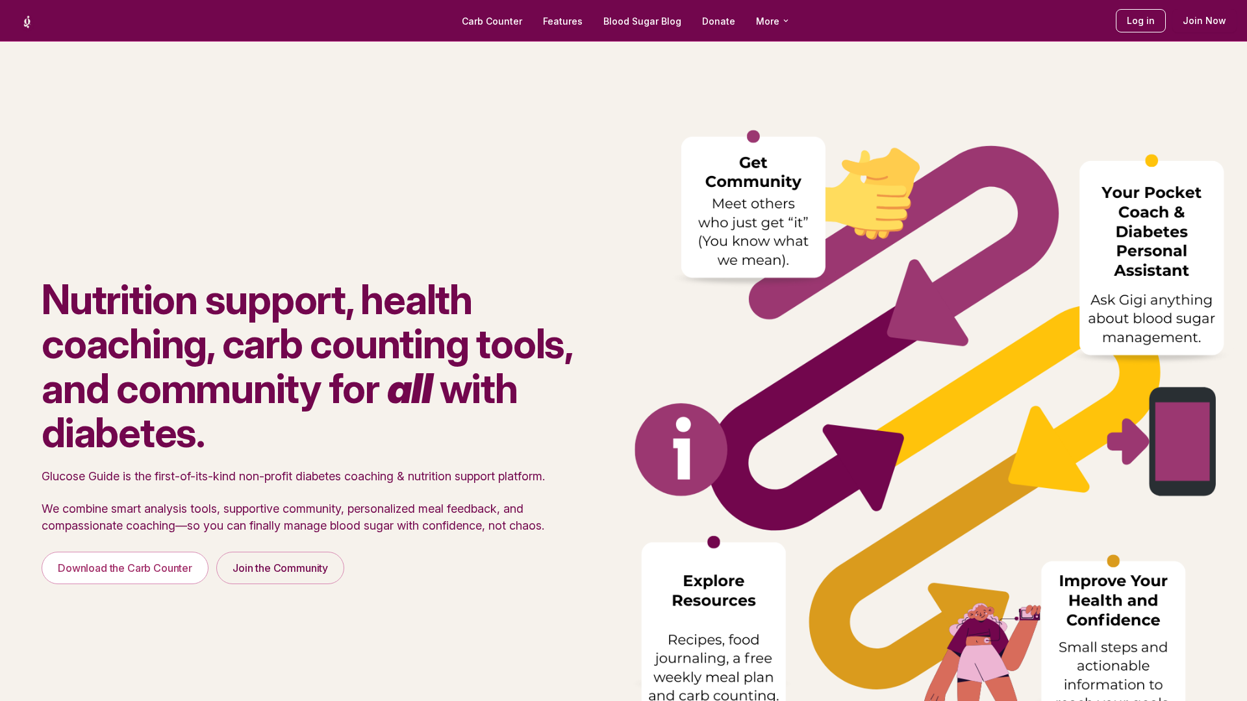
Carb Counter (492, 21)
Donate (718, 21)
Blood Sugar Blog (642, 21)
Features (563, 21)
